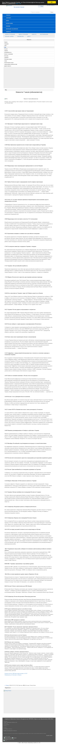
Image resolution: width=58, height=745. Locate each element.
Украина (6, 50)
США (5, 45)
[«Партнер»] (8, 5)
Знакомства (20, 36)
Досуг (28, 36)
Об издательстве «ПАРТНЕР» (27, 719)
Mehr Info (18, 3)
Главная (8, 15)
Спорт (5, 60)
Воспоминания (44, 34)
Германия (6, 43)
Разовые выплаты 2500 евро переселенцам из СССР (16, 673)
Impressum (7, 719)
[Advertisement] (29, 78)
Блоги (7, 20)
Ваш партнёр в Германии (19, 7)
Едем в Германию (23, 34)
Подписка (8, 31)
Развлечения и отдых (9, 62)
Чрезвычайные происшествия (10, 64)
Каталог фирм (9, 23)
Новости (33, 34)
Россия (5, 49)
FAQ (52, 719)
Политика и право (8, 59)
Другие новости (7, 66)
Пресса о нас (37, 719)
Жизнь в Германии (10, 34)
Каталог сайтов (9, 36)
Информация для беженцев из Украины (13, 674)
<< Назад (7, 685)
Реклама (8, 26)
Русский (48, 5)
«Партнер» (8, 17)
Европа (5, 42)
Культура (6, 55)
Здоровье (6, 57)
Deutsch (52, 5)
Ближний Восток (7, 52)
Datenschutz (13, 719)
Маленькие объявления (12, 28)
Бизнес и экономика (8, 54)
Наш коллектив (44, 719)
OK (51, 2)
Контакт (18, 719)
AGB (49, 719)
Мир (5, 47)
